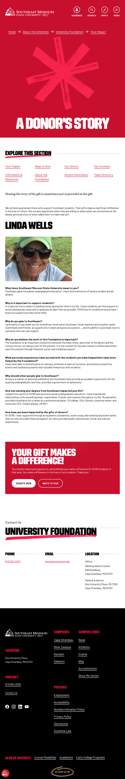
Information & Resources (13, 177)
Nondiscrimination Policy (69, 709)
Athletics (84, 647)
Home (12, 31)
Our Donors (71, 166)
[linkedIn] (20, 707)
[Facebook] (7, 707)
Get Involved (102, 166)
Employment (61, 695)
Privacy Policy (62, 716)
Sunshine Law (62, 731)
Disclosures (61, 723)
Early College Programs (90, 757)
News (81, 640)
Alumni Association (76, 174)
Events (82, 654)
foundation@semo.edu (57, 561)
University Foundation (69, 31)
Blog (81, 661)
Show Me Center (88, 675)
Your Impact (98, 31)
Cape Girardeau (63, 640)
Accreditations (87, 668)
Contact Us (11, 692)
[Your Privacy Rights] (5, 773)
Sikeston (59, 661)
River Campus (62, 647)
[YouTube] (27, 707)
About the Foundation (42, 177)
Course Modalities (45, 757)
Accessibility (61, 702)
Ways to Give (42, 166)
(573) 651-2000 (13, 684)
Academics (66, 757)
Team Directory (103, 174)
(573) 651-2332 (13, 561)
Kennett (59, 654)
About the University (36, 31)
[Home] (29, 11)
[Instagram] (14, 707)
